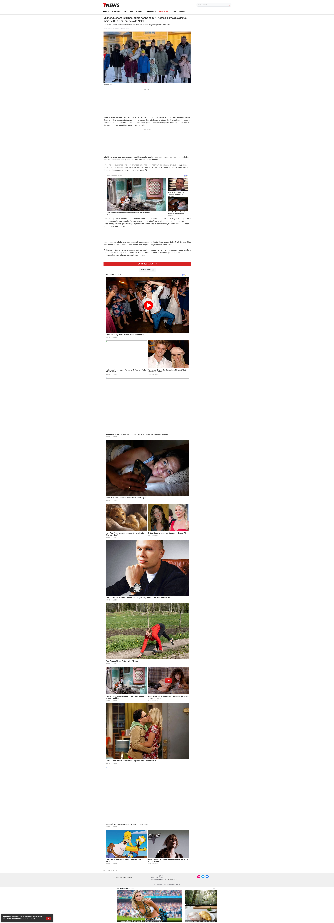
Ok (48, 918)
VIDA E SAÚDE (128, 12)
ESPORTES (139, 12)
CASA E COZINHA (151, 12)
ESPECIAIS (182, 12)
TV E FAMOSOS (116, 12)
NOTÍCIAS (106, 12)
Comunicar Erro (146, 269)
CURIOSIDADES (163, 12)
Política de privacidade (126, 877)
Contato (117, 877)
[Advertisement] (147, 102)
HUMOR (173, 12)
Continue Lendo (146, 264)
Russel (127, 28)
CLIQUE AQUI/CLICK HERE (170, 879)
